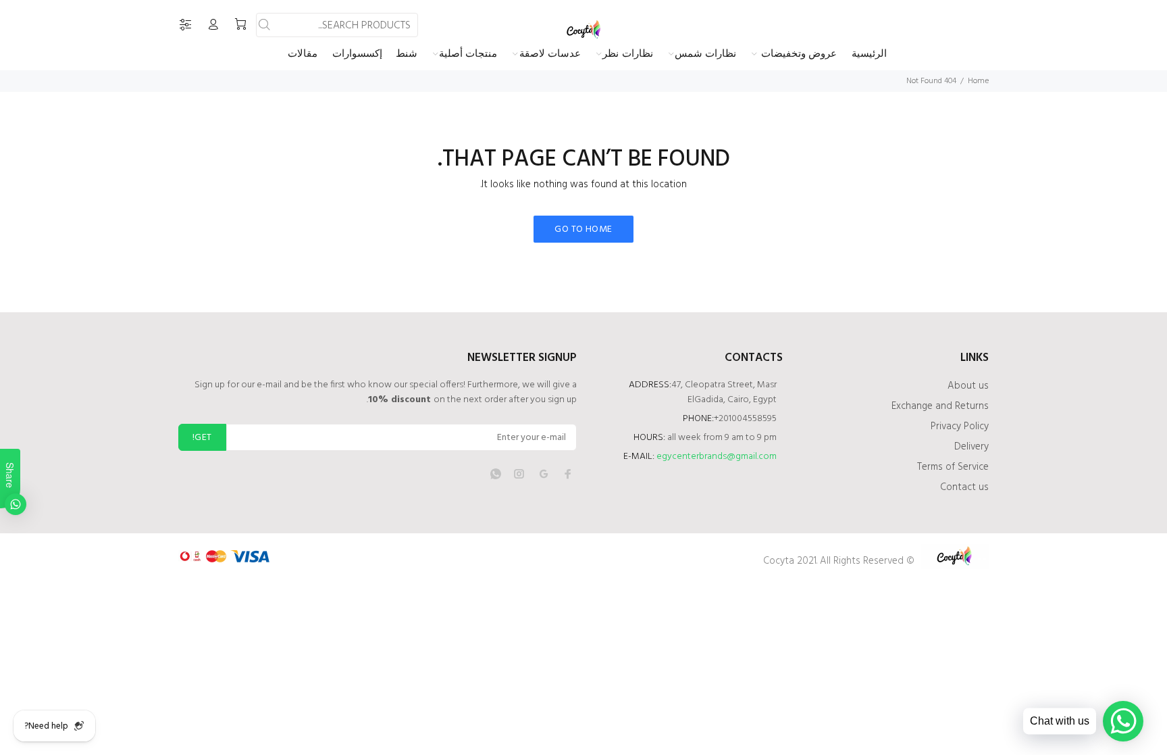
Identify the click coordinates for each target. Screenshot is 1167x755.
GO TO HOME (583, 229)
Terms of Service (953, 467)
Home (978, 81)
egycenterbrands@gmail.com (716, 456)
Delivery (971, 447)
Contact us (964, 487)
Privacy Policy (960, 426)
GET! (202, 437)
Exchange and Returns (940, 406)
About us (968, 386)
